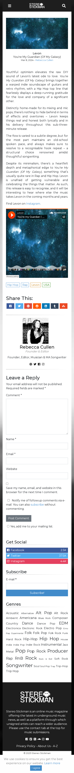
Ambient (12, 618)
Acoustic (12, 613)
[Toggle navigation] (10, 6)
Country (12, 623)
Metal (10, 651)
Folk (28, 633)
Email (10, 454)
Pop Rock (36, 651)
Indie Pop (19, 644)
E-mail (11, 579)
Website (11, 469)
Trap (53, 666)
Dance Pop (46, 623)
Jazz (65, 644)
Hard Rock (14, 639)
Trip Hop (12, 671)
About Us (44, 746)
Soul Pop (45, 666)
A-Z (55, 746)
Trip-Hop (62, 666)
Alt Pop (44, 612)
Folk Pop (40, 633)
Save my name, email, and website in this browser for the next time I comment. (33, 490)
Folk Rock (54, 633)
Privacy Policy (25, 746)
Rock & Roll (45, 659)
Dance (27, 623)
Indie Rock (33, 644)
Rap (9, 658)
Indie (9, 644)
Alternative (27, 613)
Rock (31, 658)
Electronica (13, 628)
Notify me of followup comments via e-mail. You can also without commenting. (35, 504)
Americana (28, 618)
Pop (20, 651)
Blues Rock (44, 618)
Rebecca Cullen (44, 60)
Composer (60, 618)
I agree (36, 768)
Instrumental (51, 644)
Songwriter (19, 665)
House (64, 639)
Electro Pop (53, 628)
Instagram (33, 203)
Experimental (17, 633)
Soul (36, 666)
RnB (19, 658)
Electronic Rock (32, 628)
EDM (63, 623)
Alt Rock (61, 613)
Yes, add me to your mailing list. (31, 526)
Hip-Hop (30, 639)
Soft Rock (61, 658)
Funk (65, 633)
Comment (14, 395)
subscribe (37, 504)
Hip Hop (49, 638)
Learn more (52, 763)
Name (11, 439)
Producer (57, 651)
